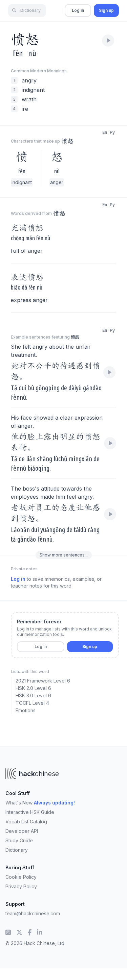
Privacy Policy (21, 886)
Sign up (106, 10)
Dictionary (16, 850)
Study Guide (19, 840)
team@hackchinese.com (32, 913)
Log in (78, 10)
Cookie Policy (21, 877)
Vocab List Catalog (26, 821)
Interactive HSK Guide (29, 812)
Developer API (21, 831)
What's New (40, 802)
